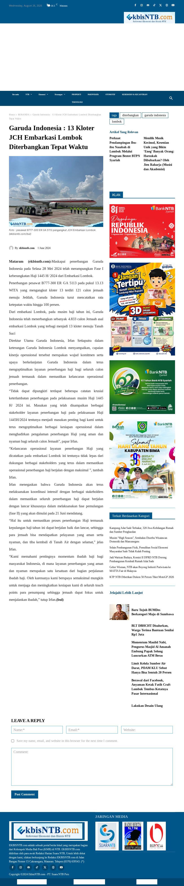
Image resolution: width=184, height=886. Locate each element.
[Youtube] (173, 5)
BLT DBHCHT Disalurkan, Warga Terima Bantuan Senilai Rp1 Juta (152, 630)
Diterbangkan (130, 115)
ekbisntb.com (27, 248)
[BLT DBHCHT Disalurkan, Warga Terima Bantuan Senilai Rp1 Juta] (119, 630)
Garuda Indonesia (155, 115)
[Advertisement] (92, 57)
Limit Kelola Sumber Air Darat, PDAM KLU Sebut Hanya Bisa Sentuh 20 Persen (151, 668)
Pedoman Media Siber (89, 882)
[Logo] (149, 17)
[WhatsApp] (88, 247)
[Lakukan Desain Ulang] (119, 706)
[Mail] (148, 5)
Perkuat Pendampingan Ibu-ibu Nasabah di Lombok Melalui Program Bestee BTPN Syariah (125, 149)
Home (12, 114)
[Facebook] (135, 5)
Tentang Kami (147, 882)
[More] (161, 180)
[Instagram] (142, 5)
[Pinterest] (77, 247)
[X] (160, 5)
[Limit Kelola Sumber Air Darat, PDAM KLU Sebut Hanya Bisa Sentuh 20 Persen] (119, 668)
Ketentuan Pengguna (31, 882)
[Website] (167, 5)
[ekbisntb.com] (12, 248)
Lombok (117, 121)
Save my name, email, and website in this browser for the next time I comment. (67, 741)
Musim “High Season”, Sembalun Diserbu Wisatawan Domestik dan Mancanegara (138, 539)
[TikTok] (154, 5)
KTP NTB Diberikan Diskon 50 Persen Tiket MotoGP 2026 (142, 577)
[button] (171, 98)
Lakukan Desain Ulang (147, 705)
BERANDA (24, 114)
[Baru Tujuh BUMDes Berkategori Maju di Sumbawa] (119, 612)
